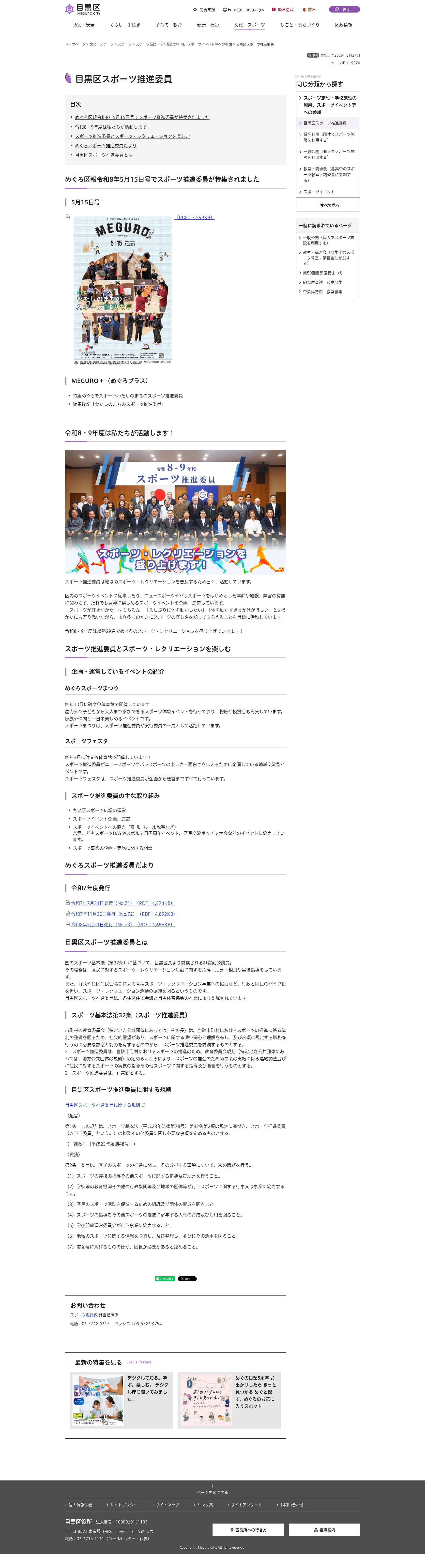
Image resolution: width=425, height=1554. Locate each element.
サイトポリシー (124, 1505)
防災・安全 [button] (84, 25)
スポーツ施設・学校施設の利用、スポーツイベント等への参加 (184, 44)
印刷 (315, 55)
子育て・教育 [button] (168, 25)
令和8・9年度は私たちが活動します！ (113, 127)
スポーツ (125, 44)
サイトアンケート (246, 1505)
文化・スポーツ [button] (249, 25)
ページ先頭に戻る (212, 1492)
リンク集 (205, 1505)
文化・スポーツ (102, 44)
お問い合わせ (292, 1505)
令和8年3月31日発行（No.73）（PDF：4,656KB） (123, 924)
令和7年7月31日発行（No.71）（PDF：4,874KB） (123, 903)
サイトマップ (167, 1505)
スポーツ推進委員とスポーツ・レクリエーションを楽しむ (132, 136)
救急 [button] (312, 10)
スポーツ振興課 (84, 1315)
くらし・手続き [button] (125, 25)
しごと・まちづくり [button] (300, 25)
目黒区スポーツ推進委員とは (104, 155)
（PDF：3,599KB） (194, 217)
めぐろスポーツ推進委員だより (106, 145)
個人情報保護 (80, 1505)
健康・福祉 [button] (208, 25)
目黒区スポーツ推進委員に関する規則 (102, 1105)
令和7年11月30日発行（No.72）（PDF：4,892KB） (124, 914)
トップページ (75, 44)
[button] (204, 9)
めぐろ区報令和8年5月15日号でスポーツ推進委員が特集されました (142, 117)
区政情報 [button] (343, 25)
